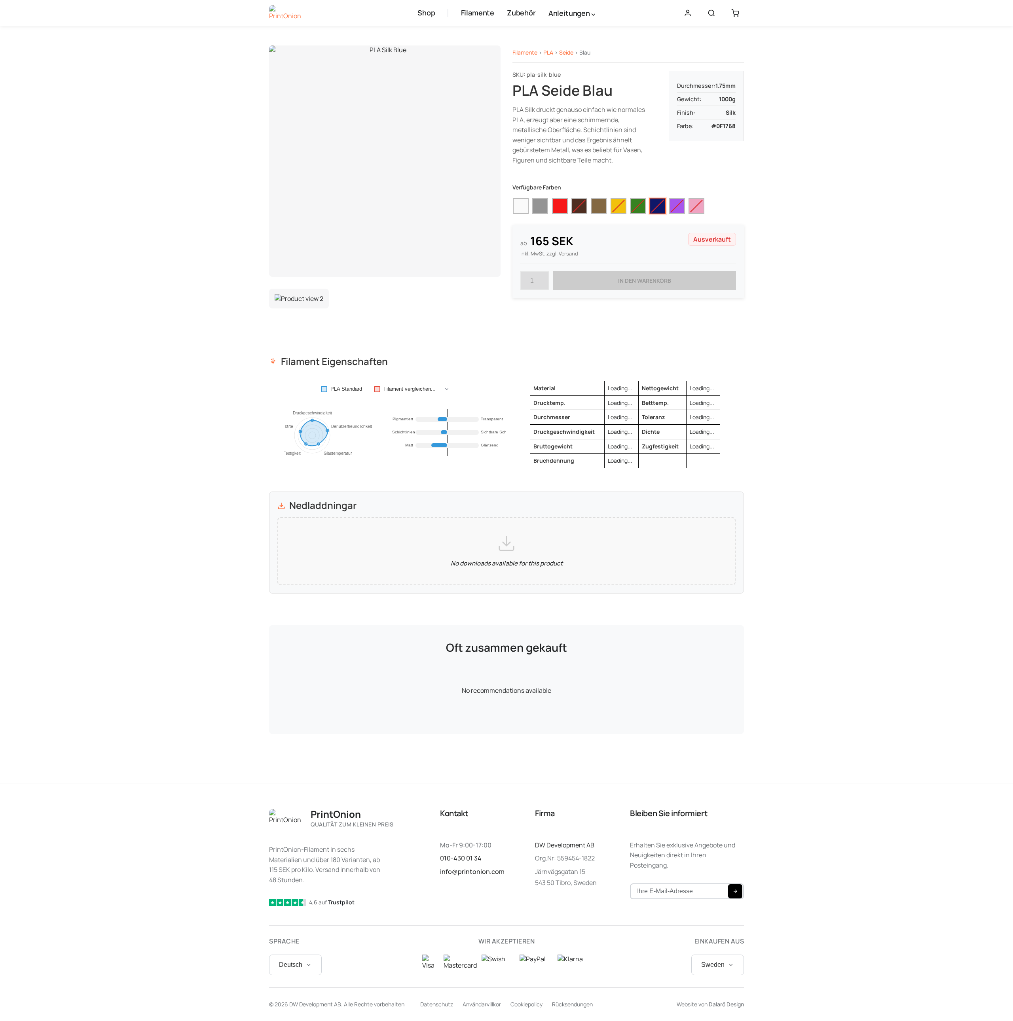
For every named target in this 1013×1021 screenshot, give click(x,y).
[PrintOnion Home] (285, 13)
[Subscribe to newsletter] (735, 891)
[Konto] (687, 13)
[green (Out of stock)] (638, 206)
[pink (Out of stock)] (696, 206)
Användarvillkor (482, 1004)
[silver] (540, 206)
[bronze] (599, 206)
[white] (521, 206)
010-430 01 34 (461, 858)
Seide (566, 52)
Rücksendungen (572, 1004)
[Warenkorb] (735, 13)
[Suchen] (711, 13)
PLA (548, 52)
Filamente (477, 12)
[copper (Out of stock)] (579, 206)
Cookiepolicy (526, 1004)
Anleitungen (570, 13)
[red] (560, 206)
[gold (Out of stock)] (618, 206)
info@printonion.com (472, 871)
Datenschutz (436, 1004)
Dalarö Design (726, 1004)
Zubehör (521, 12)
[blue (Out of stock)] (657, 206)
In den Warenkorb (644, 280)
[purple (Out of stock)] (677, 206)
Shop (426, 12)
